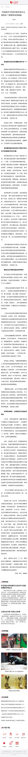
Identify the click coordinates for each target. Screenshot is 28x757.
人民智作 (17, 746)
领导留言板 (23, 737)
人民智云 (10, 746)
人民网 (2, 6)
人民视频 (4, 746)
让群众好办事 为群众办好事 (10, 611)
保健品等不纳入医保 (6, 717)
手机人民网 (17, 737)
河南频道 (7, 6)
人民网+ (10, 737)
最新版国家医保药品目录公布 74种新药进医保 (13, 701)
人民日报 (4, 737)
